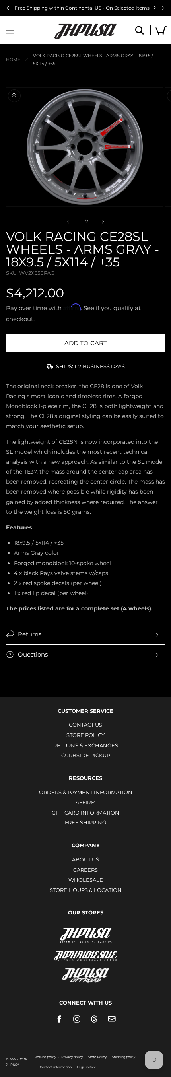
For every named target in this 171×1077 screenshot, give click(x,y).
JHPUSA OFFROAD (85, 974)
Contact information (56, 1067)
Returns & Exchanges (85, 745)
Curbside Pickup (85, 755)
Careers (85, 870)
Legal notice (86, 1067)
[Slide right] (103, 221)
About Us (85, 859)
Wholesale (85, 880)
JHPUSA (85, 934)
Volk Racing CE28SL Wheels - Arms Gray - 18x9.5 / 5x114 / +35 (93, 59)
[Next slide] (163, 8)
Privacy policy (72, 1057)
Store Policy (85, 735)
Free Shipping (85, 822)
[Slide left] (68, 221)
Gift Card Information (85, 812)
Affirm (85, 802)
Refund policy (45, 1057)
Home (13, 59)
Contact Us (85, 724)
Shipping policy (123, 1057)
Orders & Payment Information (85, 792)
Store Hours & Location (86, 890)
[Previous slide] (8, 8)
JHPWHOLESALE (85, 951)
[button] (10, 30)
